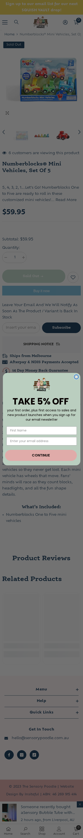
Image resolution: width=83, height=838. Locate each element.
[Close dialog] (76, 377)
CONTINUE (41, 455)
